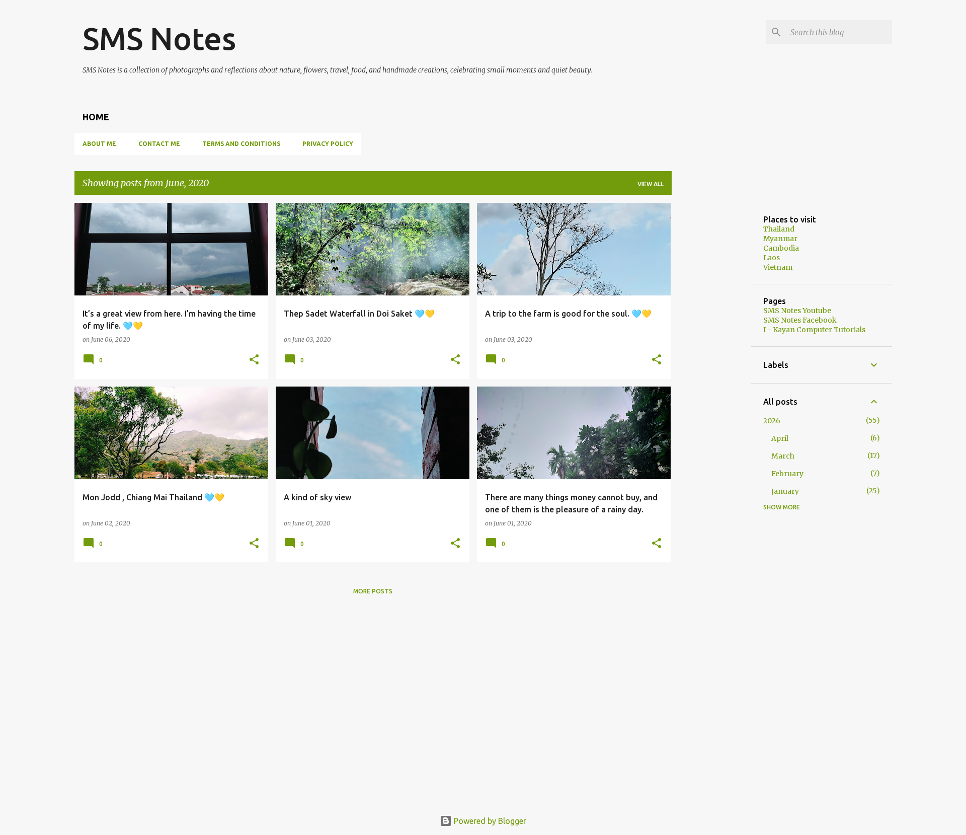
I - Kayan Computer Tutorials (814, 329)
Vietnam (777, 267)
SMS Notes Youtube (797, 310)
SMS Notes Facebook (800, 320)
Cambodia (781, 248)
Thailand (778, 229)
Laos (771, 257)
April (779, 438)
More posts (372, 591)
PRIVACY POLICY (327, 143)
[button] (254, 360)
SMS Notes (159, 38)
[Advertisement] (711, 354)
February (787, 473)
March (782, 456)
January (785, 491)
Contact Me (159, 143)
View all (650, 184)
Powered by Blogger (489, 820)
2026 (771, 420)
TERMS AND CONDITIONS (241, 143)
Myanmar (780, 238)
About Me (99, 143)
